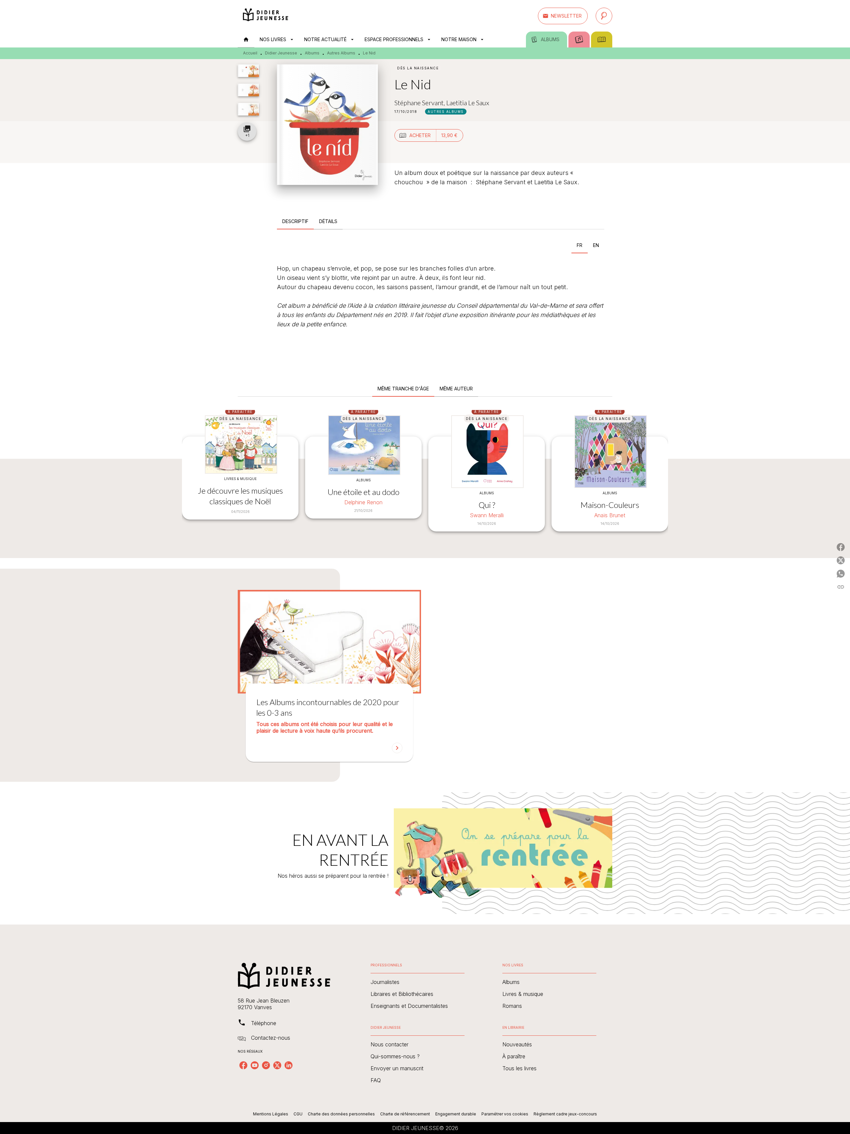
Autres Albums (341, 52)
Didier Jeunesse (281, 52)
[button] (563, 16)
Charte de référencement (405, 1113)
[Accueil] (266, 16)
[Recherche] (604, 16)
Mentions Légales (270, 1113)
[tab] (246, 39)
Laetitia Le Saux (467, 103)
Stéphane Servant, (420, 103)
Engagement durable (455, 1113)
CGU (298, 1113)
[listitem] (243, 1065)
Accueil (250, 52)
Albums (312, 52)
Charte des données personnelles (341, 1113)
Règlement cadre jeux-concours (565, 1113)
